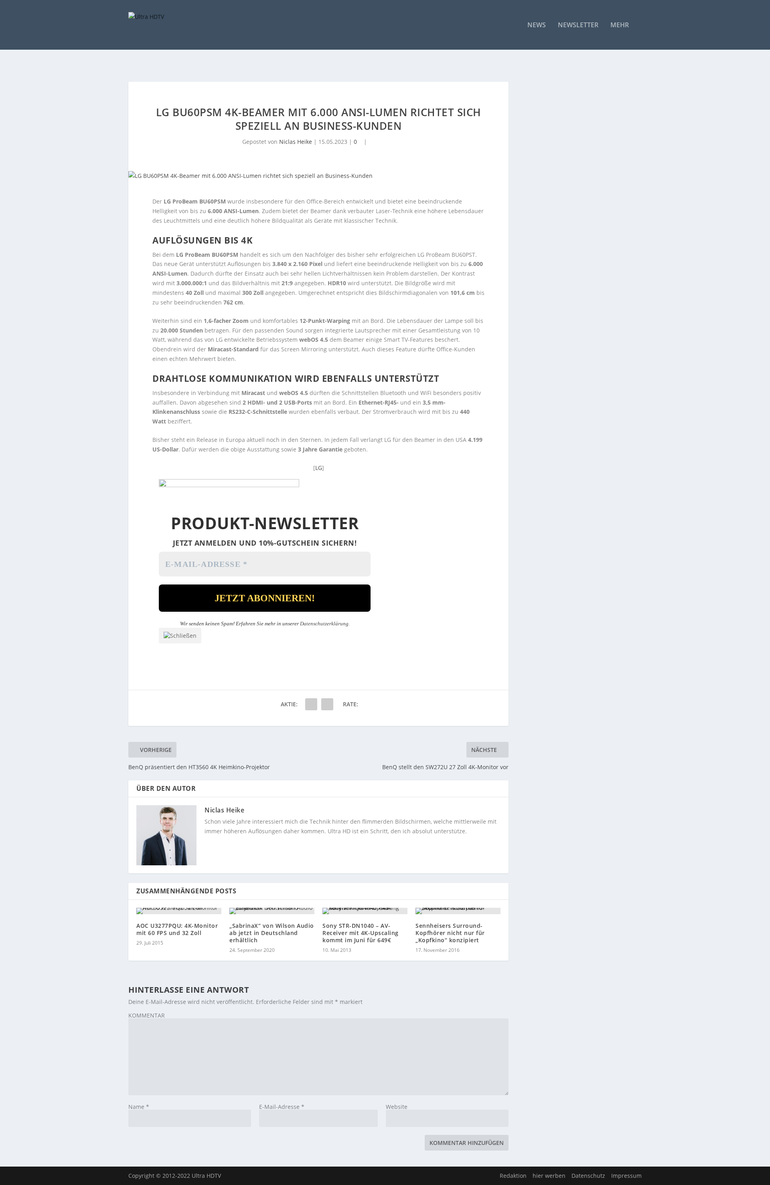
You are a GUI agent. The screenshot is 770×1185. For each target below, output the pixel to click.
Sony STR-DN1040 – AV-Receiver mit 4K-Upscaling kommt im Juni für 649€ (360, 933)
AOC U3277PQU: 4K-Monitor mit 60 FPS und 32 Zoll (177, 929)
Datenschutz (588, 1175)
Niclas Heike (295, 141)
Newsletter (578, 25)
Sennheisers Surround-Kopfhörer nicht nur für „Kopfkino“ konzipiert (450, 933)
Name (138, 1106)
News (536, 25)
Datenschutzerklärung (324, 624)
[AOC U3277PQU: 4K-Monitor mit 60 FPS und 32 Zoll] (178, 911)
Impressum (626, 1175)
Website (396, 1106)
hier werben (549, 1175)
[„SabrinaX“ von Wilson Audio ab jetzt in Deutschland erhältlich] (271, 911)
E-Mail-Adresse (281, 1106)
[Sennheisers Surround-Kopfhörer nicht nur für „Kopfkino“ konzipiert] (457, 911)
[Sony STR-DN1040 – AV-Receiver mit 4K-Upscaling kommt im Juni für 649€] (364, 911)
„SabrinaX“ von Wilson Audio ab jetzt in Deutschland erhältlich (271, 933)
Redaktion (513, 1175)
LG (318, 468)
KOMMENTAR (146, 1015)
